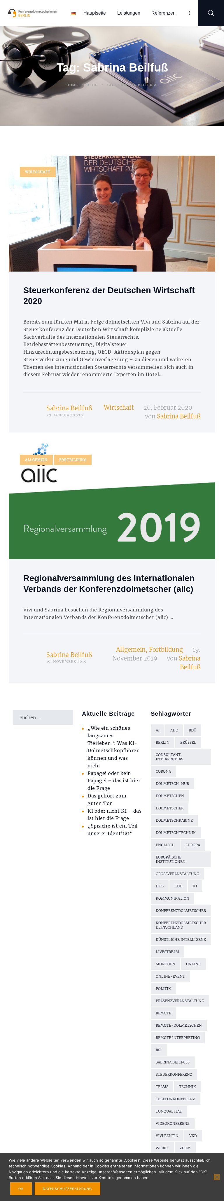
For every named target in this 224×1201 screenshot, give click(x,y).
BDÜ (192, 730)
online (193, 964)
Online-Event (170, 976)
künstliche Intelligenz (181, 939)
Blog (92, 85)
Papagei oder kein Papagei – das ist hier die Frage (114, 780)
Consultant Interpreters (169, 756)
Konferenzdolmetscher (181, 910)
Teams (162, 1086)
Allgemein (36, 460)
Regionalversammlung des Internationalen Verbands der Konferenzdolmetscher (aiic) (109, 583)
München (165, 964)
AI (158, 730)
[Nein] (217, 1177)
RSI (159, 1050)
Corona (163, 771)
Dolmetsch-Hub (172, 783)
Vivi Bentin (167, 1136)
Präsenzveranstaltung (180, 1001)
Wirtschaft (37, 172)
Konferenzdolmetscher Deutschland (181, 925)
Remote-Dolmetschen (179, 1025)
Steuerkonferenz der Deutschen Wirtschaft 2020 (109, 296)
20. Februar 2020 (168, 407)
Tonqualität (169, 1111)
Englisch (165, 845)
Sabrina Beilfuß (69, 408)
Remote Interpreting (178, 1037)
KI (195, 886)
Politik (163, 988)
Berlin (162, 742)
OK (21, 1188)
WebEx (162, 1148)
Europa (193, 845)
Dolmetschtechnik (176, 832)
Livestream (167, 952)
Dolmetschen (170, 796)
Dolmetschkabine (174, 820)
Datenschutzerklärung (67, 1188)
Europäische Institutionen (171, 859)
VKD (193, 1136)
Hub (160, 886)
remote (163, 1013)
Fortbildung (73, 460)
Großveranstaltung (177, 874)
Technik (187, 1086)
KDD (178, 886)
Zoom (185, 1148)
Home (72, 85)
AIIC (174, 730)
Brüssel (188, 742)
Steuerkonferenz (174, 1074)
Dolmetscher (169, 808)
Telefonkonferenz (175, 1099)
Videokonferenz (173, 1123)
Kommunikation (172, 898)
